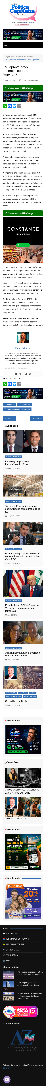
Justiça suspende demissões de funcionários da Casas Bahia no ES (29, 996)
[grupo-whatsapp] (23, 88)
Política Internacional (30, 80)
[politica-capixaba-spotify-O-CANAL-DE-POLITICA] (23, 740)
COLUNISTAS (11, 693)
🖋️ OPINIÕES (12, 762)
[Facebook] (23, 374)
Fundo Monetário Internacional (18, 409)
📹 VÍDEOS (8, 961)
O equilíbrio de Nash (16, 701)
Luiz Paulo (23, 693)
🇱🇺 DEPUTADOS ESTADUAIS (16, 939)
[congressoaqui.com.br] (23, 852)
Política (32, 693)
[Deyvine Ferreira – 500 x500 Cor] (23, 901)
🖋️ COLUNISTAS (10, 955)
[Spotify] (30, 374)
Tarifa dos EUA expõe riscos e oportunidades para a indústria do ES (22, 509)
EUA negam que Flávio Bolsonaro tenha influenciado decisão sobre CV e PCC (22, 556)
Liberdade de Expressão (15, 819)
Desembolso (25, 404)
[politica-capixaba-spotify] (23, 35)
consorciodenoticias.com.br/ (16, 368)
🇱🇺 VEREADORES (11, 933)
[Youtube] (16, 374)
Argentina (10, 404)
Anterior (10, 418)
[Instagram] (20, 374)
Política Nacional (30, 696)
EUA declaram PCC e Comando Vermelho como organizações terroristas (22, 608)
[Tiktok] (26, 374)
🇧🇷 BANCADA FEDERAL (13, 944)
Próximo (35, 418)
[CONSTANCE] (23, 240)
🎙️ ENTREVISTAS (11, 950)
